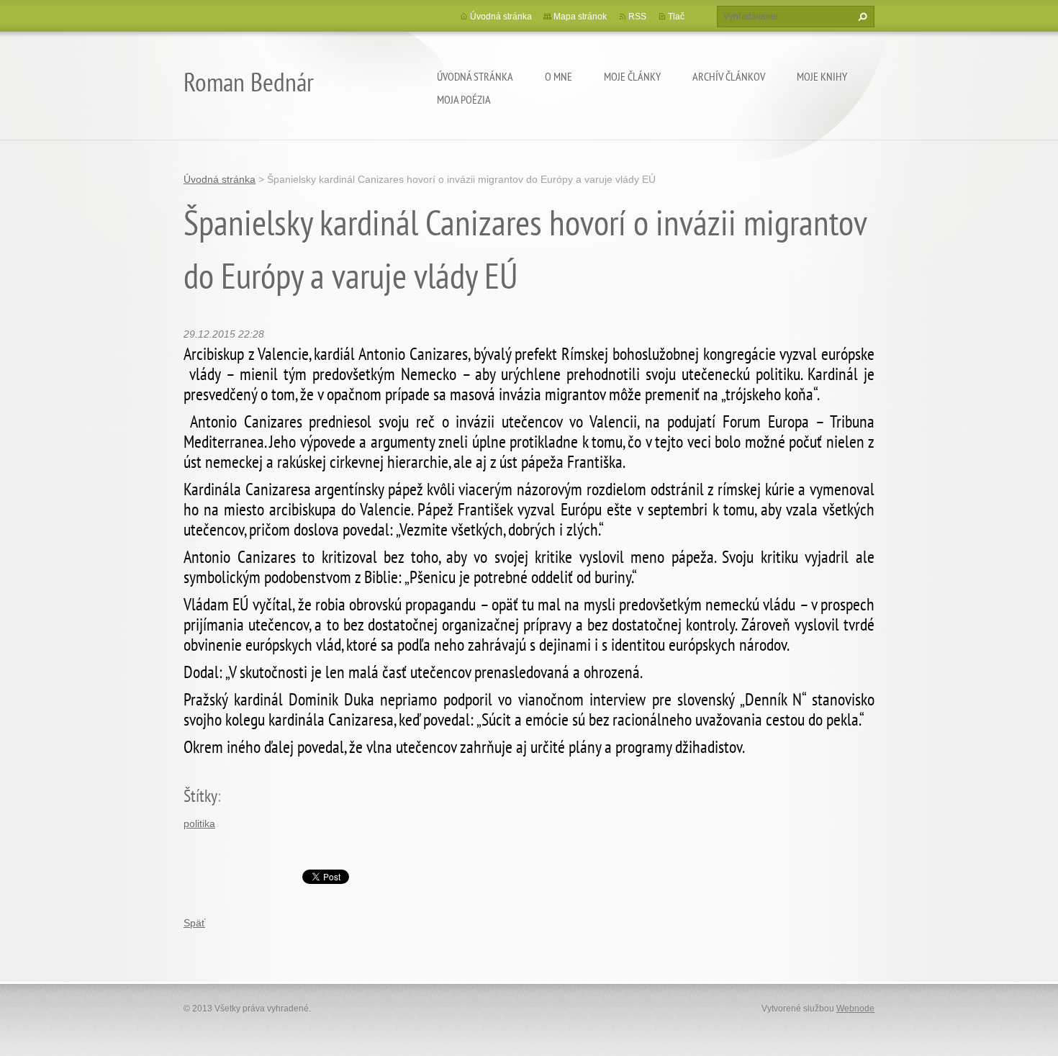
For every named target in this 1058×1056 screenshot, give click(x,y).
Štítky (200, 796)
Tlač (676, 17)
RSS (637, 17)
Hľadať (861, 16)
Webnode (855, 1008)
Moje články (632, 76)
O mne (558, 76)
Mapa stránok (580, 17)
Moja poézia (464, 99)
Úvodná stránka (475, 76)
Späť (194, 923)
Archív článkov (728, 76)
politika (199, 823)
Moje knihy (822, 76)
